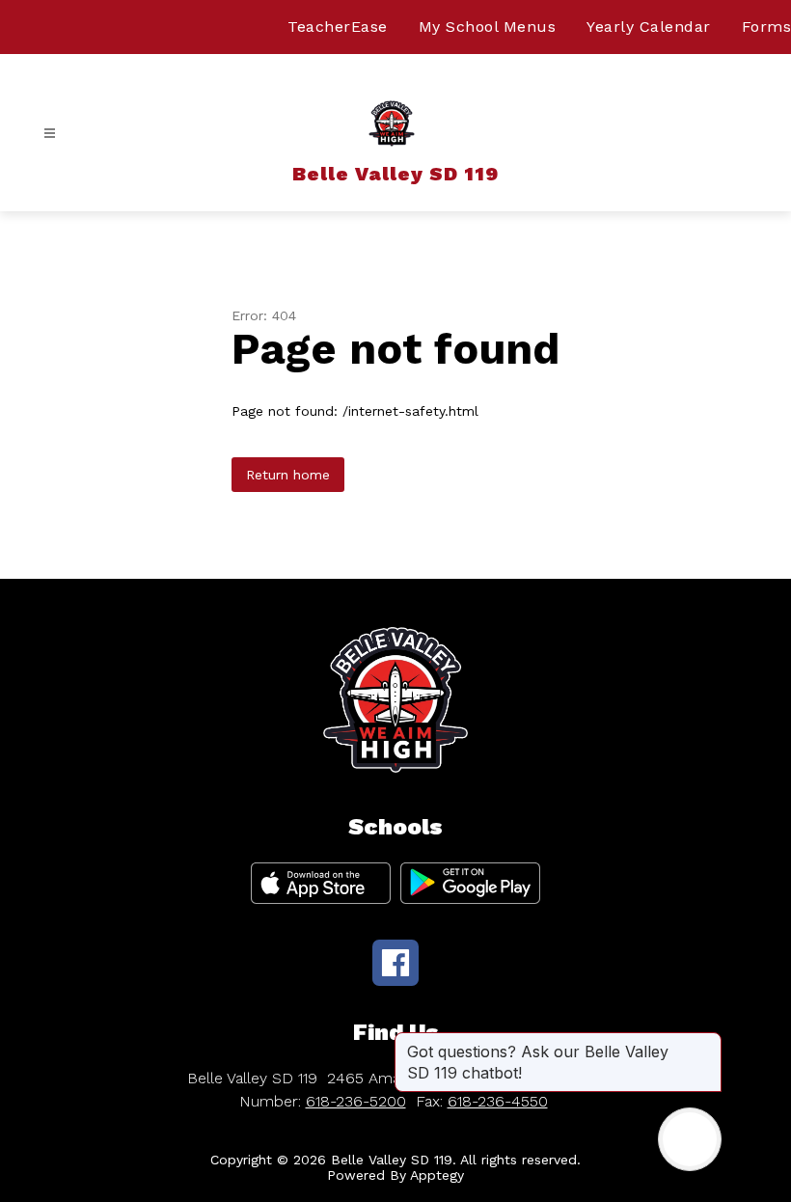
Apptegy (437, 1175)
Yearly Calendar (648, 26)
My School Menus (488, 26)
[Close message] (706, 1042)
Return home (288, 474)
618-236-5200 (356, 1101)
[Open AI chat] (690, 1139)
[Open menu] (50, 134)
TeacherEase (337, 26)
